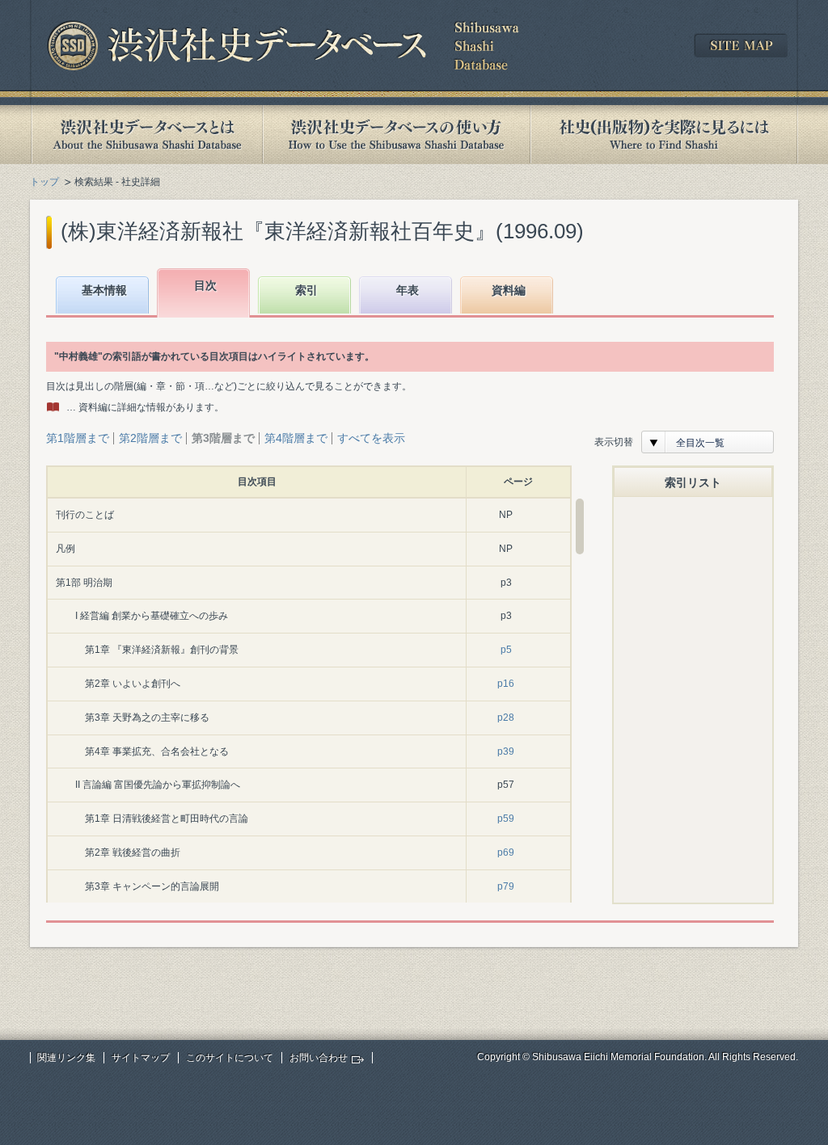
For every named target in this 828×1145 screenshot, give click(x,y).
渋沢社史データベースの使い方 (396, 134)
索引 (306, 290)
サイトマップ (141, 1057)
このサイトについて (229, 1057)
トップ (44, 181)
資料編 (509, 290)
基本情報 (104, 290)
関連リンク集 (66, 1057)
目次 (205, 285)
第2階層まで (150, 437)
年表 (407, 290)
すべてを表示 (371, 437)
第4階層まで (295, 437)
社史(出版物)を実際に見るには (664, 134)
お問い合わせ (318, 1057)
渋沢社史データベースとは (146, 134)
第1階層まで (77, 437)
